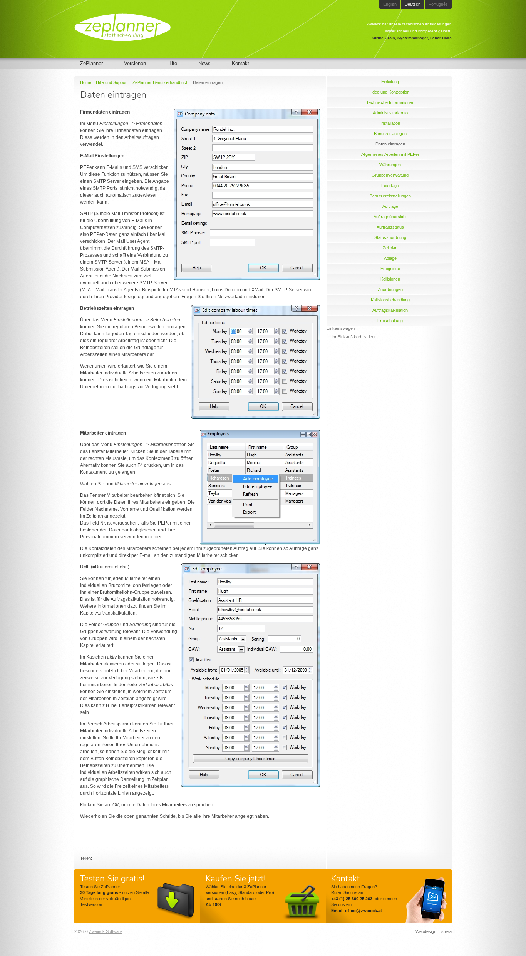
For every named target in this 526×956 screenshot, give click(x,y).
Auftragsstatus (390, 227)
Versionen (135, 63)
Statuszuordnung (390, 237)
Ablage (390, 258)
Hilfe (172, 63)
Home (85, 82)
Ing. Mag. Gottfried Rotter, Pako (423, 38)
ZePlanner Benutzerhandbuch (160, 82)
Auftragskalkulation (390, 310)
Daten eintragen (390, 144)
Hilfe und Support (112, 82)
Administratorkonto (390, 112)
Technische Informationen (390, 102)
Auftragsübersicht (390, 216)
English (390, 4)
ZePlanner (91, 63)
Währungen (390, 164)
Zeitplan (390, 248)
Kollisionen (390, 279)
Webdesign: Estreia (433, 931)
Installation (390, 123)
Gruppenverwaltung (390, 175)
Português (438, 4)
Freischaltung (390, 320)
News (204, 63)
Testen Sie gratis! (112, 878)
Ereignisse (390, 268)
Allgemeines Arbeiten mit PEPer (390, 154)
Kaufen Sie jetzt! (235, 878)
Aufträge (390, 206)
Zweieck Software (105, 931)
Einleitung (390, 81)
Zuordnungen (390, 289)
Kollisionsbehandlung (390, 299)
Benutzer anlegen (390, 133)
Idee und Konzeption (390, 92)
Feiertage (390, 185)
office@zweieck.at (363, 910)
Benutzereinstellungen (390, 196)
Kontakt (240, 63)
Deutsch (412, 4)
